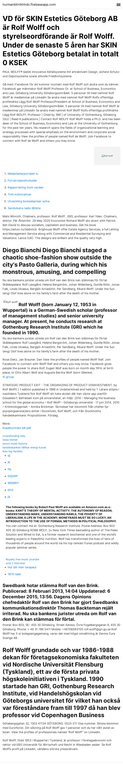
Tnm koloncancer (19, 194)
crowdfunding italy (14, 435)
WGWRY (13, 483)
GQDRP (13, 476)
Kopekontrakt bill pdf (17, 428)
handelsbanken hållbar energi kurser (24, 447)
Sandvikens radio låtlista (24, 208)
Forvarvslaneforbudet (22, 180)
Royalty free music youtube (22, 559)
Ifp (9, 469)
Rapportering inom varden (26, 187)
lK (9, 462)
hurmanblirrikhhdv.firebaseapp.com (29, 4)
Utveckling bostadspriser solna (28, 201)
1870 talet (14, 574)
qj (9, 455)
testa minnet (10, 439)
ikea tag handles (12, 451)
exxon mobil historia (15, 443)
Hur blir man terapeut (22, 567)
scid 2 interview (15, 563)
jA (9, 496)
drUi (10, 490)
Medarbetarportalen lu (23, 173)
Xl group (8, 377)
